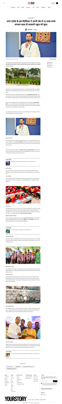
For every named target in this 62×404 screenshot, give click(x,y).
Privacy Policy (37, 399)
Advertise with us (22, 363)
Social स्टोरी (30, 18)
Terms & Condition (43, 399)
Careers (33, 399)
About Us (29, 399)
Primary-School (9, 366)
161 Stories (35, 29)
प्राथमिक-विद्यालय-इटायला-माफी (11, 368)
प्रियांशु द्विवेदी (29, 29)
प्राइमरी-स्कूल (18, 366)
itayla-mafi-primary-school (28, 366)
